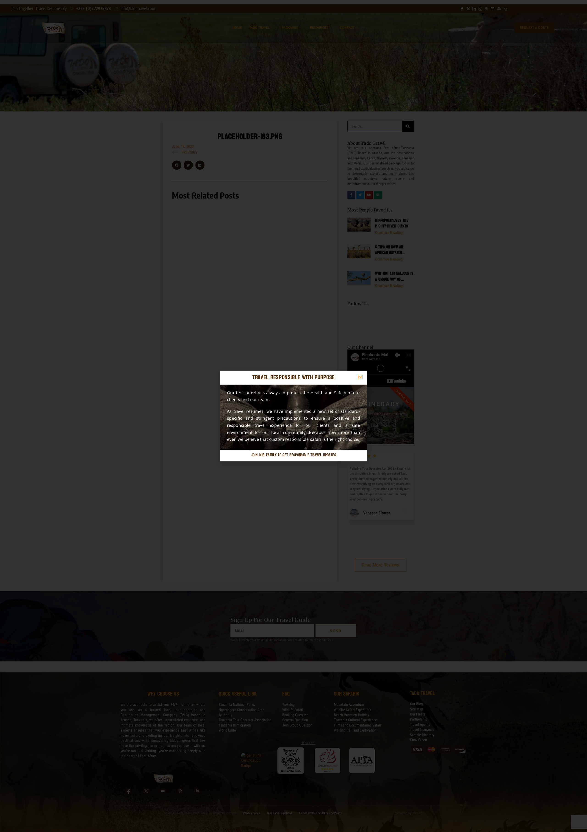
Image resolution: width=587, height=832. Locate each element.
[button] (360, 377)
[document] (293, 416)
